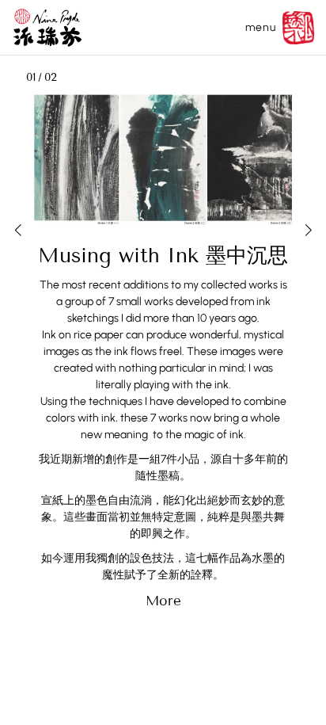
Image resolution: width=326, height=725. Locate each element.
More (163, 601)
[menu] (298, 27)
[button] (18, 226)
